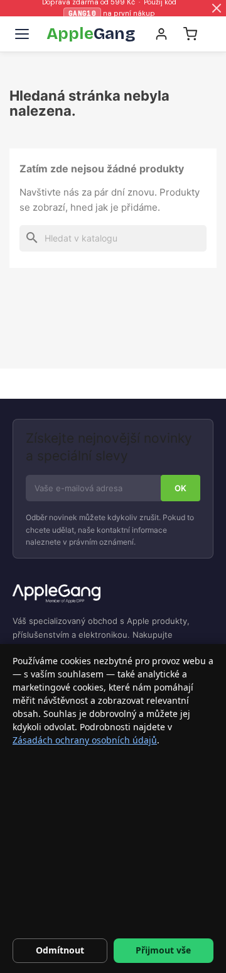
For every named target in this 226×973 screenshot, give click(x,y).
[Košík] (190, 34)
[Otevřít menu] (22, 34)
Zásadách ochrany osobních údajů (85, 740)
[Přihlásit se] (161, 34)
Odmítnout (60, 950)
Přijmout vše (163, 950)
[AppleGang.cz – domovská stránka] (113, 594)
